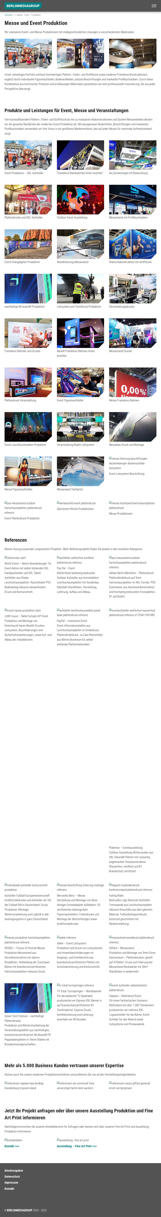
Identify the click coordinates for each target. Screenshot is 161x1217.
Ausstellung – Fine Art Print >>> (77, 1146)
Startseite (8, 15)
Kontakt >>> (12, 1146)
